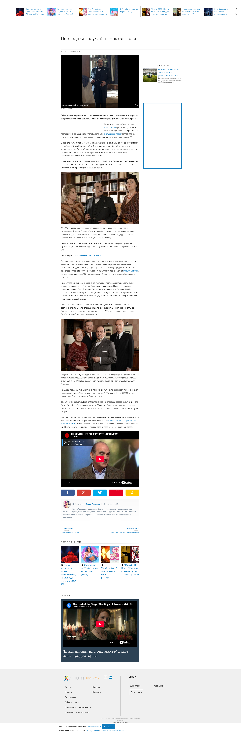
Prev (236, 9)
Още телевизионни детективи (87, 255)
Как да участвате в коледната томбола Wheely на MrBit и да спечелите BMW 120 (68, 574)
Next (236, 15)
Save (117, 491)
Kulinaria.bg (159, 686)
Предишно (67, 528)
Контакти (97, 692)
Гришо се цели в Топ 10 (70, 532)
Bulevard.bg (135, 686)
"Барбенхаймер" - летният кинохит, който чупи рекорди (109, 573)
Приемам (108, 726)
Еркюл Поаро (110, 127)
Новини (68, 692)
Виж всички (136, 692)
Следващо (133, 528)
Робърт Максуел (130, 271)
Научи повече (93, 726)
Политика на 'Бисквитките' (77, 712)
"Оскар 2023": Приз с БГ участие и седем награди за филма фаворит (130, 569)
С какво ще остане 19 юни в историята (124, 532)
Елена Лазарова (93, 504)
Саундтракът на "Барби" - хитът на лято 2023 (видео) (89, 569)
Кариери (96, 687)
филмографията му (113, 134)
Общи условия (92, 730)
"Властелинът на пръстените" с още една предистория (96, 653)
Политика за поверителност (113, 730)
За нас (68, 687)
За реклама (70, 697)
